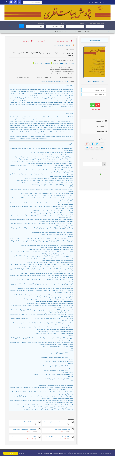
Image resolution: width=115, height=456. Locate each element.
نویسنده (82, 23)
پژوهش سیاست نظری (94, 40)
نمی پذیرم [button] (21, 453)
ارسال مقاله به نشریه (100, 90)
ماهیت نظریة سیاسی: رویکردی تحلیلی (62, 429)
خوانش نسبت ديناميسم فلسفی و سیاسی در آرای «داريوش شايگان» (56, 422)
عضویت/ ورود (102, 2)
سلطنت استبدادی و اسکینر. (44, 81)
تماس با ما (90, 2)
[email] (19, 2)
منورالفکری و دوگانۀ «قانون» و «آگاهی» (29, 422)
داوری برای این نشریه (100, 94)
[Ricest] (11, 2)
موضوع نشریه (41, 23)
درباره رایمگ (95, 2)
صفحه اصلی (108, 32)
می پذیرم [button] (11, 453)
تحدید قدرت (66, 81)
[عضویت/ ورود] (15, 2)
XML (91, 105)
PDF (97, 105)
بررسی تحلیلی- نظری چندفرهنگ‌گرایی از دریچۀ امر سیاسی (25, 429)
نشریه (62, 23)
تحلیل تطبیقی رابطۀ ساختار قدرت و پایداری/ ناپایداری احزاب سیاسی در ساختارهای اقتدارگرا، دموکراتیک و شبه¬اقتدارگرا (45, 437)
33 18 (94, 81)
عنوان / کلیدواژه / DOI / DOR (97, 23)
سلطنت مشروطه (55, 81)
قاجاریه (61, 81)
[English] (6, 2)
